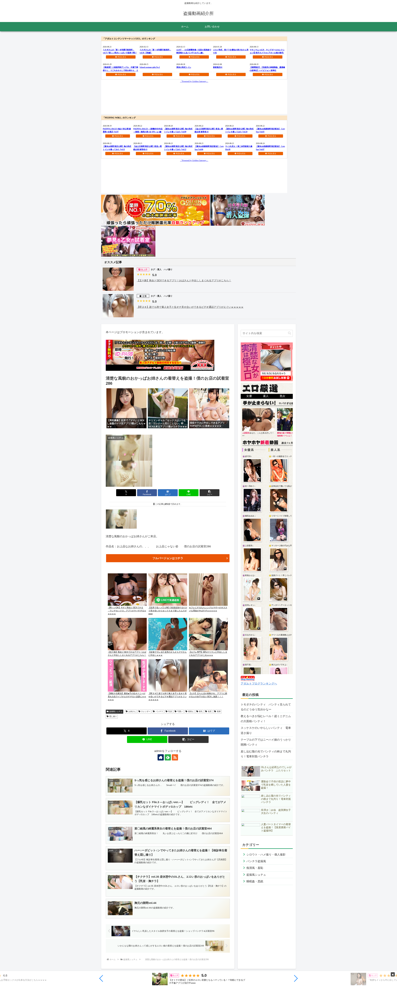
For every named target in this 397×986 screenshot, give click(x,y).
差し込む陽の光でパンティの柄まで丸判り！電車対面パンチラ (266, 754)
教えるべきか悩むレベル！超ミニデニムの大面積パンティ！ (266, 719)
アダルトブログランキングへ (259, 683)
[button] (101, 978)
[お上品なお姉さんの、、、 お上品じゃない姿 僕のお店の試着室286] (121, 518)
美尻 (210, 711)
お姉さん (132, 711)
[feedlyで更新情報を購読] (168, 757)
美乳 (201, 711)
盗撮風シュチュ (115, 711)
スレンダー (145, 711)
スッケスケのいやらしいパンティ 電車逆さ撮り (266, 730)
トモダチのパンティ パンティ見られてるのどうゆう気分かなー (266, 707)
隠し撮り (113, 716)
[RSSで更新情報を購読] (175, 757)
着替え (191, 711)
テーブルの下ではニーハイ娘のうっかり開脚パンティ (266, 742)
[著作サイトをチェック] (161, 757)
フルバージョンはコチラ (167, 558)
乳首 (170, 711)
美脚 (219, 711)
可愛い (180, 711)
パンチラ (159, 711)
